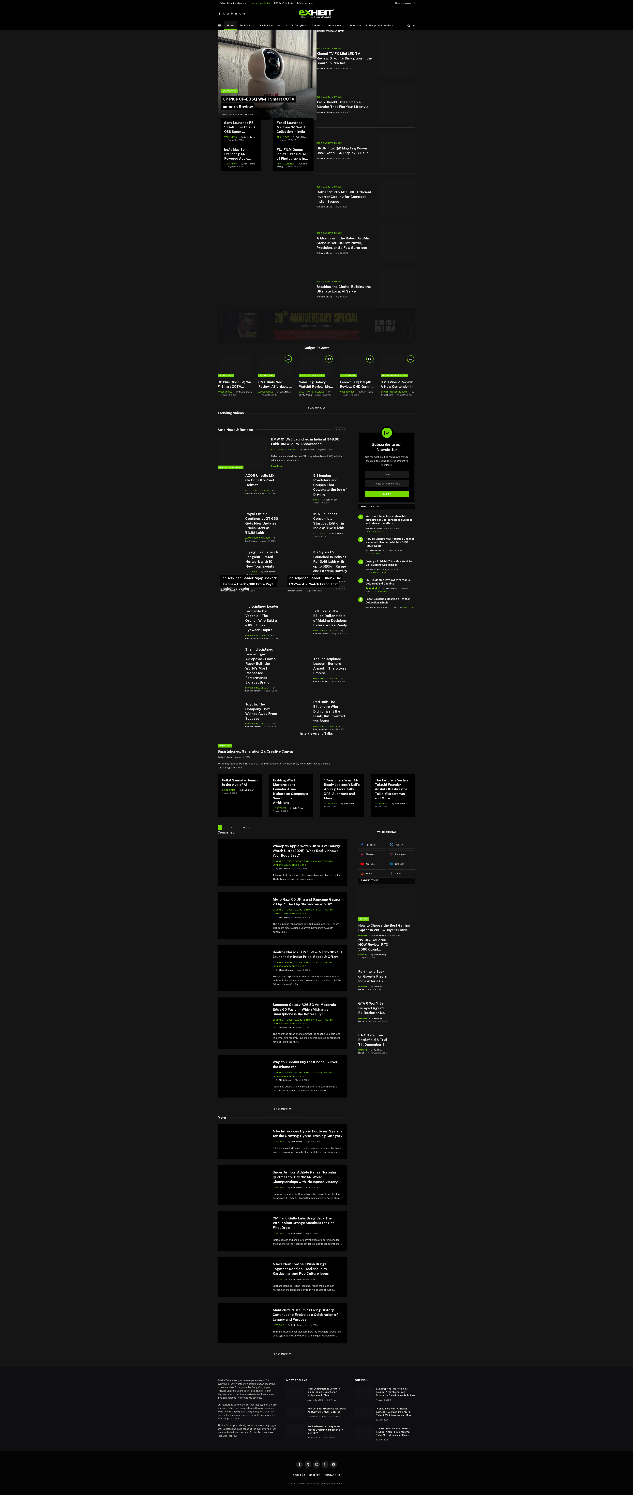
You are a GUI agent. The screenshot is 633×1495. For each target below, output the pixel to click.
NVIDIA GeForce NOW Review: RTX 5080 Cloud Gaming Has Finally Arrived (373, 945)
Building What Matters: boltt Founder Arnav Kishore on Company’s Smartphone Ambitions (290, 791)
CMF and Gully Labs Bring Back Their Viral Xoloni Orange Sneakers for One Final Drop (303, 1223)
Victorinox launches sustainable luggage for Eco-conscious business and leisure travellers (388, 520)
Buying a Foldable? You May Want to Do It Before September (388, 563)
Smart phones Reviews (394, 376)
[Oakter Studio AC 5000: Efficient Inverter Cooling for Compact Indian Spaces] (396, 197)
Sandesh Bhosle (286, 1027)
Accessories (230, 91)
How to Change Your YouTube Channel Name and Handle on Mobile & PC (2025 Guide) (389, 542)
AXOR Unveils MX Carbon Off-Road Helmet (260, 480)
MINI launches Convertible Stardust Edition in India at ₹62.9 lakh (328, 521)
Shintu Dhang (227, 114)
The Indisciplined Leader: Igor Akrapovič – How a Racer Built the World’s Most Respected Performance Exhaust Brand (260, 665)
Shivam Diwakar (286, 970)
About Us (299, 1475)
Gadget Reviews (316, 348)
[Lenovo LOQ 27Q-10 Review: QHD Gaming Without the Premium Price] (357, 365)
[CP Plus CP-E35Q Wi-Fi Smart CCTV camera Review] (267, 75)
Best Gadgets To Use (329, 48)
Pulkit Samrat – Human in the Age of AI (240, 782)
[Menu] (219, 25)
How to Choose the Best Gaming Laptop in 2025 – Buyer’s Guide (384, 927)
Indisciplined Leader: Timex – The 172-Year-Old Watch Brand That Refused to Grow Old (315, 584)
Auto (281, 25)
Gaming (364, 919)
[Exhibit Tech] (316, 13)
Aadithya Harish (376, 551)
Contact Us (332, 1475)
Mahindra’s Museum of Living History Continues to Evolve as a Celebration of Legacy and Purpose (305, 1314)
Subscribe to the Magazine (233, 3)
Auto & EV (319, 533)
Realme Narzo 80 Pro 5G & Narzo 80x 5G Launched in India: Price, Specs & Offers (307, 954)
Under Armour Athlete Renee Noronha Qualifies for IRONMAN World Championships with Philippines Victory (305, 1177)
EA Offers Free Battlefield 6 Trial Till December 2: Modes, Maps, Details (372, 1040)
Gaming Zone (369, 880)
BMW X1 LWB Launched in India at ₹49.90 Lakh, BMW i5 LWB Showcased (305, 441)
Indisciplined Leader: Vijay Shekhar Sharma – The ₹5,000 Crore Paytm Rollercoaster (249, 584)
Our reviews (224, 1404)
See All (339, 429)
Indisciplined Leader (233, 589)
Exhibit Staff (248, 790)
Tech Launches (286, 164)
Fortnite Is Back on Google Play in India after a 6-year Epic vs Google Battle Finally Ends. (372, 976)
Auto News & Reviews (235, 430)
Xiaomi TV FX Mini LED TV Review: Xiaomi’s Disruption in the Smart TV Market (344, 58)
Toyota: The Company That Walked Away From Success (261, 711)
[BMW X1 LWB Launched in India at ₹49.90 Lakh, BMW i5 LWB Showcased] (242, 452)
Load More (315, 408)
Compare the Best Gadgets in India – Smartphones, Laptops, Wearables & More (303, 863)
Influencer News (305, 3)
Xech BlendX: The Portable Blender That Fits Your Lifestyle (342, 104)
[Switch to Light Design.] (413, 25)
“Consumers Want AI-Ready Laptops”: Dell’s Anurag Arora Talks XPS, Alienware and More (342, 789)
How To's (374, 554)
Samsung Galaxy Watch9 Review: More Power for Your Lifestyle (316, 384)
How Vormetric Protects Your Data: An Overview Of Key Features (326, 1410)
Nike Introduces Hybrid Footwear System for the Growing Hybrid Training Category (307, 1133)
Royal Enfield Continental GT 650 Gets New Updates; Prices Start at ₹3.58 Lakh (261, 523)
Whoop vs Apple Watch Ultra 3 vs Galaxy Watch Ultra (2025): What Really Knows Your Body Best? (306, 850)
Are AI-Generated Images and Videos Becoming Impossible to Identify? (325, 1429)
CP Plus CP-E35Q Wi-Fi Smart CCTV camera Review (234, 384)
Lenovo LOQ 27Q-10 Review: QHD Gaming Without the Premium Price (357, 384)
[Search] (409, 25)
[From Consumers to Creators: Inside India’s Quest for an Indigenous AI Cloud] (295, 1393)
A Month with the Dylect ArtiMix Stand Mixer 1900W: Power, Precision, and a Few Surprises (343, 243)
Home (230, 25)
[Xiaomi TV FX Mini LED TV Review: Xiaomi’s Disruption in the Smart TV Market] (396, 58)
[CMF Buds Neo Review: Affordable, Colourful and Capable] (275, 365)
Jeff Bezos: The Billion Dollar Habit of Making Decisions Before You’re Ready (330, 618)
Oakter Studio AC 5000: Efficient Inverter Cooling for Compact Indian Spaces (343, 197)
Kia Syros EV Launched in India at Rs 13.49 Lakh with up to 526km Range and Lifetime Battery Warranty (330, 564)
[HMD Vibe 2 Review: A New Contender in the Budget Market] (398, 365)
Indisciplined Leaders (379, 25)
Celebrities (229, 790)
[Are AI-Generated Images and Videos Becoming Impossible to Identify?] (295, 1430)
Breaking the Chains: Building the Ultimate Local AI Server (343, 289)
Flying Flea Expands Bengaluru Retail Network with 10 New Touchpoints (262, 559)
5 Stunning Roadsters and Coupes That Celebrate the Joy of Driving (330, 484)
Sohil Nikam (249, 137)
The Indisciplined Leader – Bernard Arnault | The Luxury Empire (330, 666)
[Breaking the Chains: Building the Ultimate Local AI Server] (396, 289)
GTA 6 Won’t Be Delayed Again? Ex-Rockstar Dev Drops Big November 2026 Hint (372, 1008)
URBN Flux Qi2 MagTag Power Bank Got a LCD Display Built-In (342, 150)
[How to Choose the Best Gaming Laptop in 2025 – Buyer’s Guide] (386, 905)
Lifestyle (298, 25)
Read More (277, 466)
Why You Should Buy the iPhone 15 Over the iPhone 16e (305, 1064)
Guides (316, 25)
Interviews (334, 25)
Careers (314, 1475)
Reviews (265, 25)
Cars (316, 500)
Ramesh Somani (228, 591)
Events (354, 25)
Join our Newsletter (260, 3)
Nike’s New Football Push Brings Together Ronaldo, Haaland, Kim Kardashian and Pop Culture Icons (301, 1268)
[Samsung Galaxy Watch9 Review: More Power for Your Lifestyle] (316, 365)
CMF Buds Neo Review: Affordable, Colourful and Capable (273, 384)
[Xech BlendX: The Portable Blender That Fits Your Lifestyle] (396, 104)
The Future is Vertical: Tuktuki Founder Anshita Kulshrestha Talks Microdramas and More (392, 789)
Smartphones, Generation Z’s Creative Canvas (256, 751)
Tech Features (377, 572)
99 (243, 827)
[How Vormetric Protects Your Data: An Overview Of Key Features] (295, 1413)
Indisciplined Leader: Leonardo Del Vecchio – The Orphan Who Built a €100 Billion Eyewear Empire (262, 618)
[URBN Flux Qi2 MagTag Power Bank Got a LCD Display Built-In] (396, 150)
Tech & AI (246, 25)
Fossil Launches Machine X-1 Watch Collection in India (291, 127)
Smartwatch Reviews (312, 376)
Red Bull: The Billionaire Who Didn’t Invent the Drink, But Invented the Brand (329, 711)
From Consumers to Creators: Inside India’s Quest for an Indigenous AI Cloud (323, 1392)
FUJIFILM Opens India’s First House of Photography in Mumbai (291, 154)
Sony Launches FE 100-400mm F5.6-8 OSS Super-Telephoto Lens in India (239, 127)
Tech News (230, 137)
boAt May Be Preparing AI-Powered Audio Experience (236, 154)
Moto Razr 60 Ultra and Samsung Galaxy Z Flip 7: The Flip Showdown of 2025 (307, 901)
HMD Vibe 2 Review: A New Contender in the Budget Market (397, 384)
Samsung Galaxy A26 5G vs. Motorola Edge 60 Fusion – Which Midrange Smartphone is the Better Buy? (304, 1009)
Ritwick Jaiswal (375, 528)
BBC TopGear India (283, 3)
